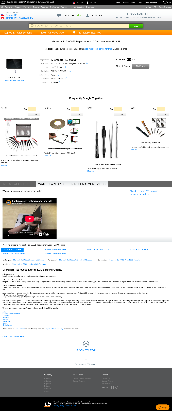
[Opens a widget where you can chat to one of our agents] (162, 407)
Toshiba (5, 319)
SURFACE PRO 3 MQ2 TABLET (14, 253)
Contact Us (54, 7)
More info (4, 165)
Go (136, 25)
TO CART (34, 114)
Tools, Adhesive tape (52, 32)
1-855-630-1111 (139, 14)
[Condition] (66, 79)
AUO (4, 312)
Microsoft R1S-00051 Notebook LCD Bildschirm (76, 260)
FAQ (155, 7)
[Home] (3, 2)
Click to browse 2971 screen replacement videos (144, 192)
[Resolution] (70, 71)
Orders (117, 3)
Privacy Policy (59, 406)
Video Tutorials (19, 329)
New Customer (151, 3)
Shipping (17, 7)
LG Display (7, 321)
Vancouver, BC (26, 18)
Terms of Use (71, 406)
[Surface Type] (58, 75)
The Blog (147, 7)
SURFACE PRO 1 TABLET (12, 250)
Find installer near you (88, 32)
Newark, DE (11, 15)
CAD (134, 60)
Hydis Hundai (7, 325)
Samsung (6, 316)
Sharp (5, 323)
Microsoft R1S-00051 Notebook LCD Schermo (29, 264)
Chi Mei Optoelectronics (11, 314)
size (86, 49)
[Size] (64, 67)
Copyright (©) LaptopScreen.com (14, 336)
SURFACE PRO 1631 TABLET (98, 250)
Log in (140, 3)
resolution (93, 49)
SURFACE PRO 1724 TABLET (56, 253)
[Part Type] (86, 64)
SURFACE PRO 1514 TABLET (56, 250)
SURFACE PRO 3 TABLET (139, 250)
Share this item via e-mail (14, 81)
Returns (35, 7)
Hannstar (6, 317)
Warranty (8, 7)
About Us (44, 7)
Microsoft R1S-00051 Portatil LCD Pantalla (124, 260)
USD (129, 60)
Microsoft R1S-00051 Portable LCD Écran (28, 260)
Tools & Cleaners (79, 381)
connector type (105, 49)
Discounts (90, 7)
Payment (26, 7)
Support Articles (165, 7)
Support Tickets (129, 3)
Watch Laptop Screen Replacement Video (72, 184)
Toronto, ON (11, 18)
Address (64, 7)
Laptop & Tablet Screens (18, 32)
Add (26, 109)
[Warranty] (60, 82)
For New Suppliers (77, 7)
